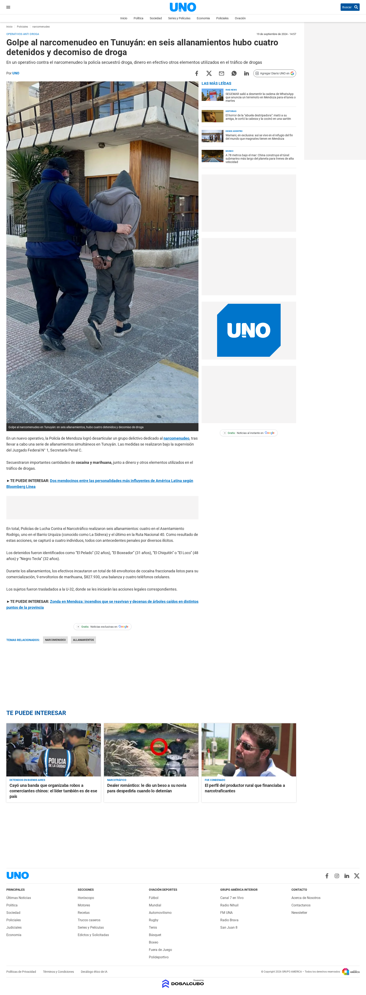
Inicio (123, 18)
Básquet (155, 935)
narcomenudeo (176, 438)
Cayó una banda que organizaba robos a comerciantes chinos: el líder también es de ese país (53, 791)
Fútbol (153, 898)
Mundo (229, 151)
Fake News (231, 90)
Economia (203, 18)
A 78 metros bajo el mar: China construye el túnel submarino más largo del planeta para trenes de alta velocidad (260, 158)
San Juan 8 (228, 927)
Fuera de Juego (160, 950)
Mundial (155, 905)
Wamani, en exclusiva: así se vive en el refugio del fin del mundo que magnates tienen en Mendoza (259, 137)
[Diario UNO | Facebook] (327, 875)
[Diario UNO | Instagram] (337, 875)
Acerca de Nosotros (305, 898)
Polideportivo (159, 957)
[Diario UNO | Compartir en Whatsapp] (234, 73)
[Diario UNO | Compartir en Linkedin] (246, 73)
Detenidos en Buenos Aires (27, 780)
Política (138, 18)
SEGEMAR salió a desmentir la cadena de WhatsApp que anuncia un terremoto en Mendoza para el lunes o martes (261, 97)
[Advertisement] (102, 507)
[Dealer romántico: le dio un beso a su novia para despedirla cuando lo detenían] (151, 749)
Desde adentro (234, 131)
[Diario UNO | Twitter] (357, 875)
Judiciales (14, 927)
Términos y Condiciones (59, 971)
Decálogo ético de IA (94, 971)
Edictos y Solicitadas (93, 935)
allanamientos (83, 639)
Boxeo (153, 942)
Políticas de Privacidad (21, 971)
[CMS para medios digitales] (183, 984)
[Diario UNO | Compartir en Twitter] (209, 73)
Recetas (84, 913)
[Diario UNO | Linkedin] (347, 875)
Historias (231, 111)
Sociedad (156, 18)
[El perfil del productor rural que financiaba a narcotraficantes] (249, 749)
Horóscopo (86, 898)
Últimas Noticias (18, 898)
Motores (84, 905)
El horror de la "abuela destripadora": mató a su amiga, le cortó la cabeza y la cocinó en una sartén (258, 117)
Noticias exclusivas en (97, 626)
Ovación (240, 18)
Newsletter (299, 913)
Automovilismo (160, 913)
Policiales (222, 18)
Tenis (153, 927)
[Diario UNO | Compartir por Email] (221, 73)
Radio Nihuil (229, 905)
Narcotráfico (116, 780)
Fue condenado (215, 780)
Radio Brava (229, 920)
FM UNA (226, 913)
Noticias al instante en (244, 433)
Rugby (153, 920)
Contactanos (301, 905)
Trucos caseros (89, 920)
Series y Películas (179, 18)
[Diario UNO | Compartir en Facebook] (196, 73)
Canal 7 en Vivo (232, 898)
